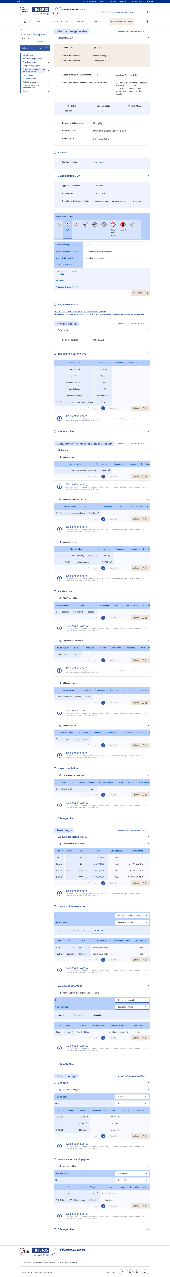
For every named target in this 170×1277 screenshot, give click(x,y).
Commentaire (137, 851)
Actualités (81, 21)
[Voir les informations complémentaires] (85, 836)
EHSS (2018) (98, 864)
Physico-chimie (29, 62)
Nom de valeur (74, 363)
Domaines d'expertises (59, 21)
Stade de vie (143, 782)
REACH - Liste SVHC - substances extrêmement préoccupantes (80, 312)
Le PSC (38, 21)
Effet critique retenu (122, 941)
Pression (133, 363)
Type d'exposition (62, 1097)
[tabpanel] (102, 268)
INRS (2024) (84, 947)
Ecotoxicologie (29, 78)
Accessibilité (38, 1262)
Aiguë (60, 930)
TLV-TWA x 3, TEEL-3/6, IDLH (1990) (136, 864)
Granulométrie (147, 363)
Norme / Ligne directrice (149, 648)
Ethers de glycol (99, 162)
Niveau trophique (106, 782)
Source (98, 851)
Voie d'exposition (62, 922)
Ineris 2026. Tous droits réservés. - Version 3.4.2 (37, 1272)
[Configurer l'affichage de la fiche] (40, 48)
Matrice (131, 782)
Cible (57, 915)
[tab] (58, 229)
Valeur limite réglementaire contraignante (101, 947)
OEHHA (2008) (83, 1032)
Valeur (103, 363)
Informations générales (33, 59)
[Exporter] (45, 48)
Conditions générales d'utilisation (67, 1262)
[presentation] (97, 123)
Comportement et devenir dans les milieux (34, 70)
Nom (64, 782)
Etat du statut (116, 851)
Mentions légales (49, 1262)
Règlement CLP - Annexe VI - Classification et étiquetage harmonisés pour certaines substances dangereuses (99, 314)
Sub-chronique (79, 930)
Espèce (80, 782)
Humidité (146, 605)
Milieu (57, 1104)
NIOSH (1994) (99, 857)
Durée (69, 851)
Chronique (98, 930)
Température (119, 363)
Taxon (120, 782)
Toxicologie (28, 75)
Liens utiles (97, 21)
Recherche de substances (121, 21)
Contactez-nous (27, 1262)
